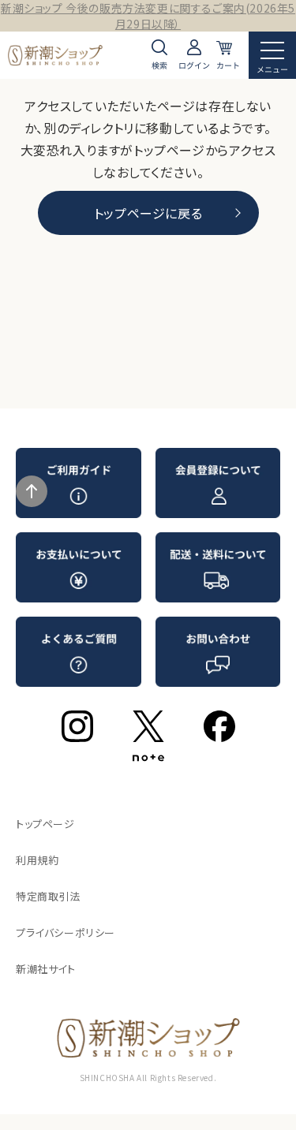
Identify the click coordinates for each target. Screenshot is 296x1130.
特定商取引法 (48, 896)
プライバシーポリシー (65, 932)
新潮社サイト (46, 968)
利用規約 (37, 859)
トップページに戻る (148, 212)
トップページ (45, 823)
